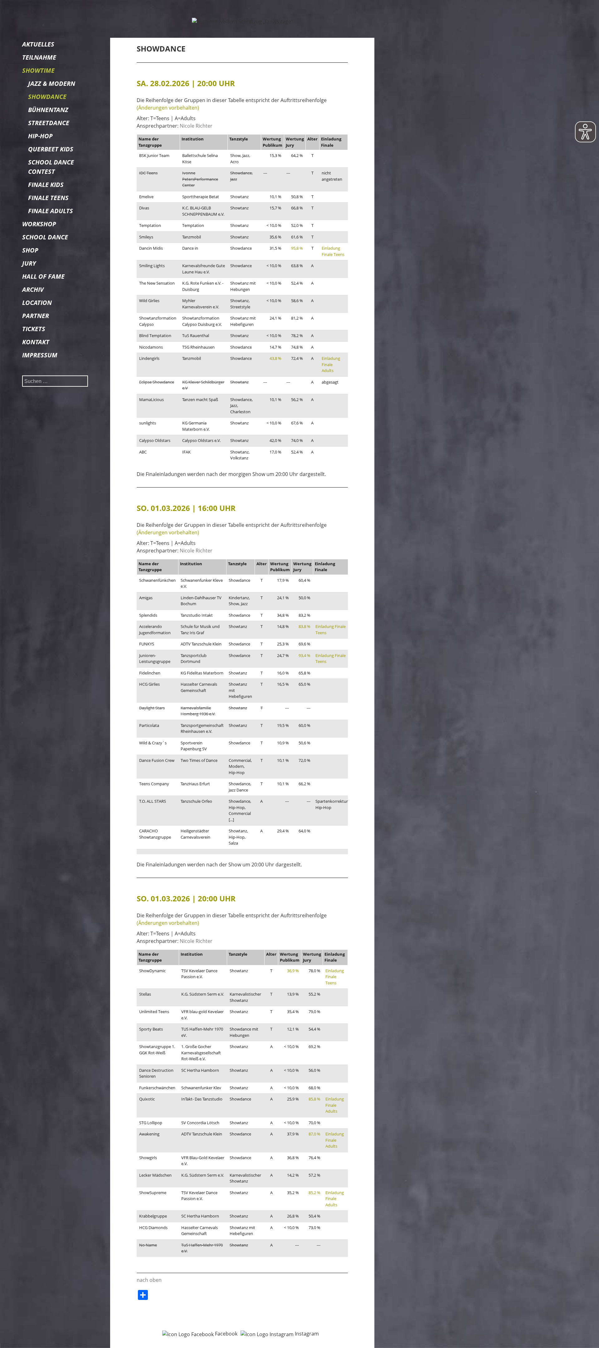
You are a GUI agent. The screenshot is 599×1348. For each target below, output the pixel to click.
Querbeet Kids (50, 149)
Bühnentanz (48, 109)
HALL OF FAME (43, 276)
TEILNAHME (39, 57)
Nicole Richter (196, 125)
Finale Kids (46, 184)
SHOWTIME (38, 70)
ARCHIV (33, 289)
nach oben (149, 1280)
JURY (29, 263)
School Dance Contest (51, 167)
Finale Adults (50, 211)
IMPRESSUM (39, 355)
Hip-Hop (40, 136)
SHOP (30, 250)
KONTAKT (35, 342)
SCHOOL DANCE (45, 237)
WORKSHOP (39, 224)
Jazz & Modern (51, 83)
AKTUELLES (38, 44)
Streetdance (48, 123)
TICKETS (33, 329)
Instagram (306, 1333)
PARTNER (35, 315)
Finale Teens (48, 198)
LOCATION (37, 302)
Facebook (225, 1333)
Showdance (47, 96)
